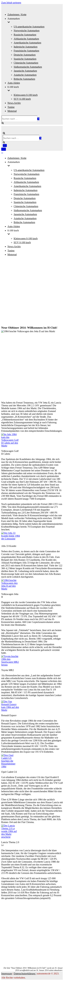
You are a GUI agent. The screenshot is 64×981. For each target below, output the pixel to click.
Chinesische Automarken (26, 62)
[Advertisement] (32, 291)
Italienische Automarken (25, 46)
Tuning (10, 107)
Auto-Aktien (13, 83)
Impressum (6, 973)
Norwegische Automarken (26, 30)
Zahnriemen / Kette (16, 14)
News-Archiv (14, 103)
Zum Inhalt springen (11, 2)
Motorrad (12, 111)
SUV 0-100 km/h (22, 99)
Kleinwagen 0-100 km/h (26, 95)
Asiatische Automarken (25, 75)
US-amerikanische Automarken (29, 26)
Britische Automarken (24, 79)
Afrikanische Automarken (26, 38)
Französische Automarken (26, 50)
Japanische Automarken (25, 70)
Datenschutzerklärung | (25, 973)
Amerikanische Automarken (27, 42)
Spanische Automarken (25, 58)
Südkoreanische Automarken (28, 66)
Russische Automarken (25, 34)
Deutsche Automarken (25, 54)
